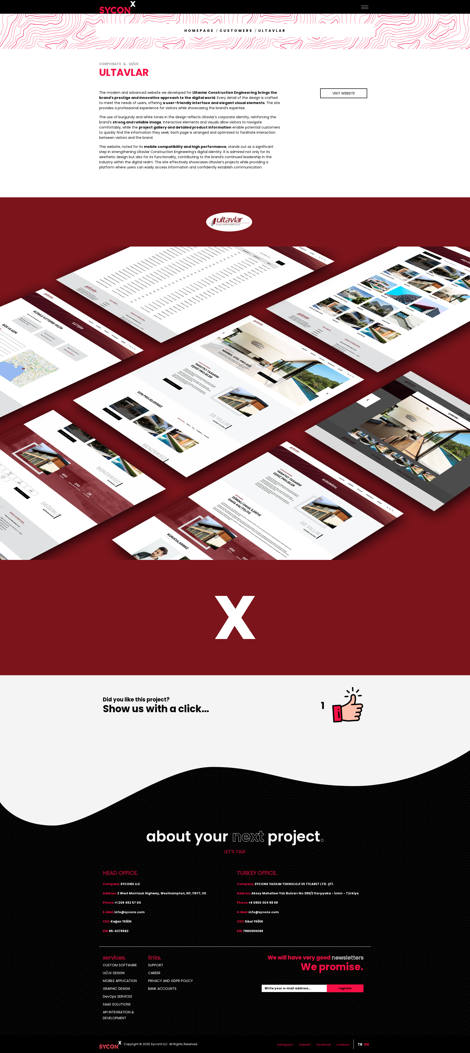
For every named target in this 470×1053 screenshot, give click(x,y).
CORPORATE (110, 63)
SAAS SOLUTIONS (117, 1004)
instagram (285, 1044)
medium (343, 1044)
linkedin (305, 1044)
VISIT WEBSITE (343, 93)
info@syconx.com (129, 912)
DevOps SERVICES (117, 996)
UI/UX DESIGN (114, 972)
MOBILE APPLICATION (120, 980)
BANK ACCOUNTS (162, 988)
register (345, 988)
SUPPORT (155, 965)
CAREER (154, 972)
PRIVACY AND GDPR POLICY (170, 980)
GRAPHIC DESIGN (116, 988)
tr (360, 1044)
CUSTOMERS (236, 30)
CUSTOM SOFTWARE (120, 965)
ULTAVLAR (272, 30)
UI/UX (133, 63)
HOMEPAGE (199, 30)
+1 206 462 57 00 (127, 902)
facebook (324, 1044)
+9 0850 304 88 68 (263, 902)
